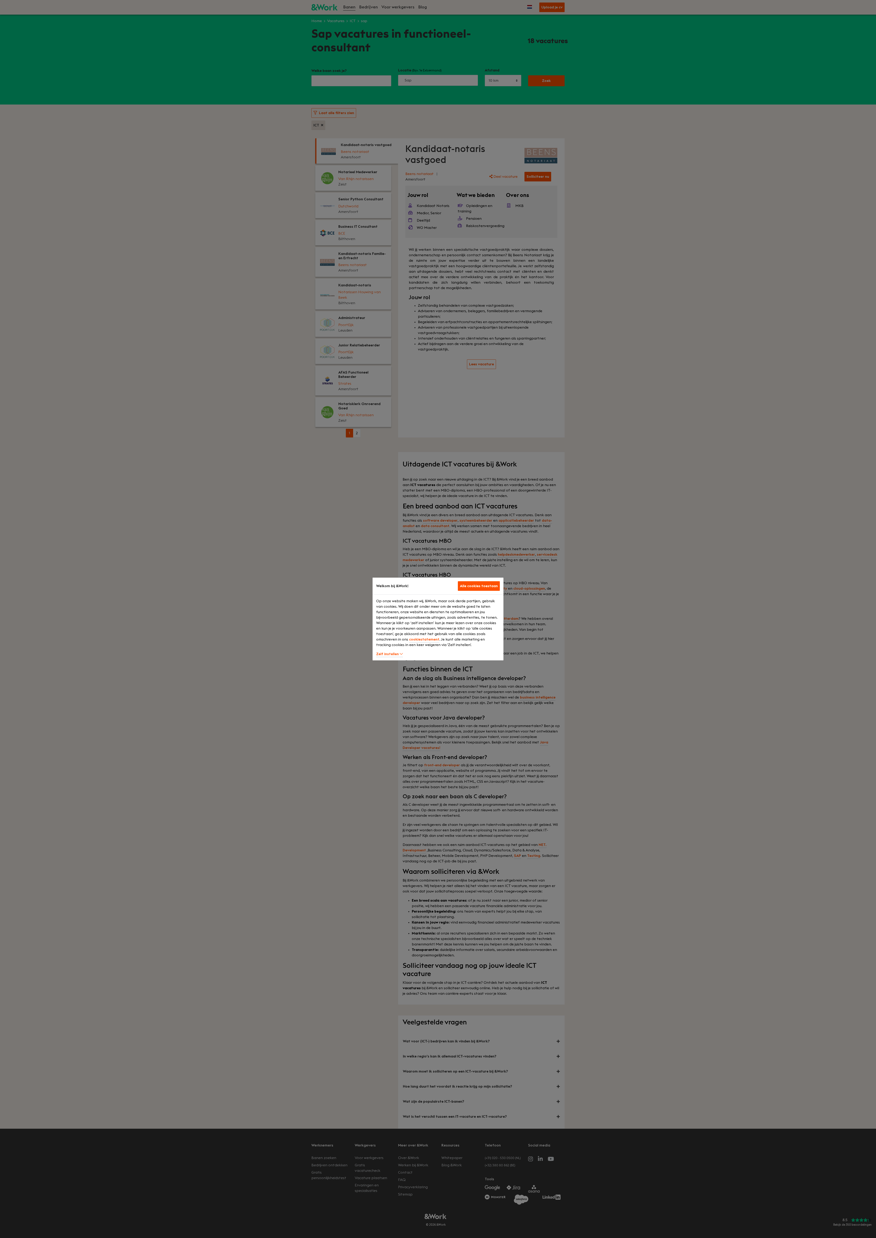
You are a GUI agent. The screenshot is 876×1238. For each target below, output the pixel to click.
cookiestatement (424, 639)
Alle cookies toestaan (479, 586)
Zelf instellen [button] (388, 654)
